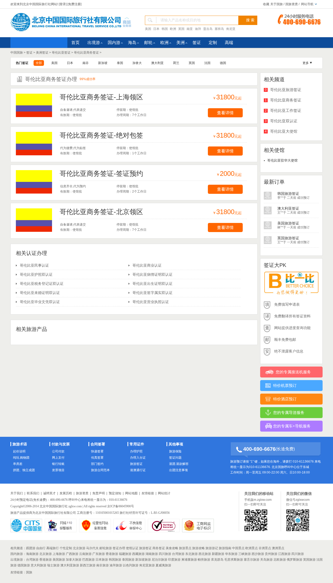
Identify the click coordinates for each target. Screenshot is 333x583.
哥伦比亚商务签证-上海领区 (101, 97)
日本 (156, 29)
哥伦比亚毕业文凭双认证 (40, 302)
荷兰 (176, 63)
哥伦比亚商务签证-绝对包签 (101, 135)
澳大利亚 (157, 63)
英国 (181, 29)
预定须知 (115, 493)
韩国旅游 (115, 559)
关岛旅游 (266, 559)
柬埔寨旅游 (189, 559)
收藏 (266, 4)
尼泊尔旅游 (159, 559)
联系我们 (33, 493)
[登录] (63, 4)
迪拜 (198, 29)
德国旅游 (23, 565)
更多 (306, 63)
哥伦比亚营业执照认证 (150, 302)
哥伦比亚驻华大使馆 (282, 160)
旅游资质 (82, 493)
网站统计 (164, 493)
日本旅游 (101, 559)
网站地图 (131, 493)
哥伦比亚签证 (61, 52)
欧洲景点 (251, 548)
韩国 (165, 29)
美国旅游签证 (288, 208)
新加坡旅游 (143, 559)
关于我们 (16, 493)
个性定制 (66, 548)
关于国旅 (276, 4)
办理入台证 (138, 457)
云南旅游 (85, 554)
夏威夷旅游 (163, 565)
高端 (229, 42)
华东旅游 (231, 554)
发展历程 (66, 493)
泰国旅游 (128, 559)
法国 (207, 63)
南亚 (190, 29)
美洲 (180, 42)
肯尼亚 (230, 29)
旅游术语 (19, 444)
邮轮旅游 (105, 548)
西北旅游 (204, 554)
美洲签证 (42, 52)
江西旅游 (284, 554)
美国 (148, 29)
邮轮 (148, 42)
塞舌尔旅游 (251, 559)
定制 (213, 42)
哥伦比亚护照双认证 (36, 274)
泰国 (120, 63)
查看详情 (225, 113)
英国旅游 (309, 559)
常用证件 (137, 444)
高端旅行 (52, 548)
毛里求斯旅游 (233, 559)
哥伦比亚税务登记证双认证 (41, 283)
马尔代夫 (92, 548)
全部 (39, 63)
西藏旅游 (138, 554)
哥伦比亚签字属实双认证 (152, 293)
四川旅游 (165, 554)
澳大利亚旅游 (69, 565)
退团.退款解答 (179, 464)
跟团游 (30, 548)
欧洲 (173, 29)
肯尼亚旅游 (147, 565)
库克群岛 (217, 559)
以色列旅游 (130, 565)
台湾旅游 (178, 554)
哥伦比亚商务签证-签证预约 (101, 173)
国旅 (29, 572)
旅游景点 (185, 548)
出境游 (93, 42)
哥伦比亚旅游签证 (285, 89)
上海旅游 (59, 554)
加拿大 (137, 63)
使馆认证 (132, 548)
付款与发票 (61, 444)
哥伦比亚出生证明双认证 (152, 283)
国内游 (114, 42)
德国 (223, 63)
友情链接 (148, 493)
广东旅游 (98, 554)
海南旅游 (32, 554)
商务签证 (158, 548)
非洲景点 (265, 548)
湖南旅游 (151, 554)
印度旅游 (174, 559)
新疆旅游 (218, 554)
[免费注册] (74, 4)
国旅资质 (291, 4)
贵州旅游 (271, 554)
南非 (85, 63)
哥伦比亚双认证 (283, 121)
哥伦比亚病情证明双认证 (152, 274)
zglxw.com (75, 506)
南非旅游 (102, 565)
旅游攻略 (198, 548)
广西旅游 (72, 554)
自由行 (41, 548)
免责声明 (98, 493)
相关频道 (16, 548)
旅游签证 (136, 464)
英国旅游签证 (288, 223)
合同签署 (98, 444)
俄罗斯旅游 (294, 559)
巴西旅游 (88, 559)
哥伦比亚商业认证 (147, 265)
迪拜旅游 (116, 565)
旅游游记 (212, 548)
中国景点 (238, 548)
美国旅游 (59, 559)
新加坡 (102, 63)
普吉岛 (208, 29)
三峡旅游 (244, 554)
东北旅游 (191, 554)
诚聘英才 (49, 493)
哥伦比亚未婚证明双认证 (40, 293)
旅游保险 (175, 451)
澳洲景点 (278, 548)
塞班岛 (219, 29)
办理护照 (136, 451)
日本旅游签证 (288, 238)
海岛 (132, 42)
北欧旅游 (279, 559)
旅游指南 (225, 548)
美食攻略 (172, 548)
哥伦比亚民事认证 (34, 265)
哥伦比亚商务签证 (86, 52)
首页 (75, 42)
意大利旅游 (38, 565)
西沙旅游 (258, 554)
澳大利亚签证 (288, 193)
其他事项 (176, 444)
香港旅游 (112, 554)
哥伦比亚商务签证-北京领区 (101, 212)
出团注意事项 (178, 470)
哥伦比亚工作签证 (285, 110)
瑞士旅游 (53, 565)
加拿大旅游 (73, 559)
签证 (197, 42)
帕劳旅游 (204, 559)
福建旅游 (125, 554)
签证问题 (175, 457)
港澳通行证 (138, 470)
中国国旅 (16, 52)
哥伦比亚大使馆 (283, 131)
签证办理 (119, 548)
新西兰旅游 (87, 565)
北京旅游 (79, 548)
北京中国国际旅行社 (54, 506)
